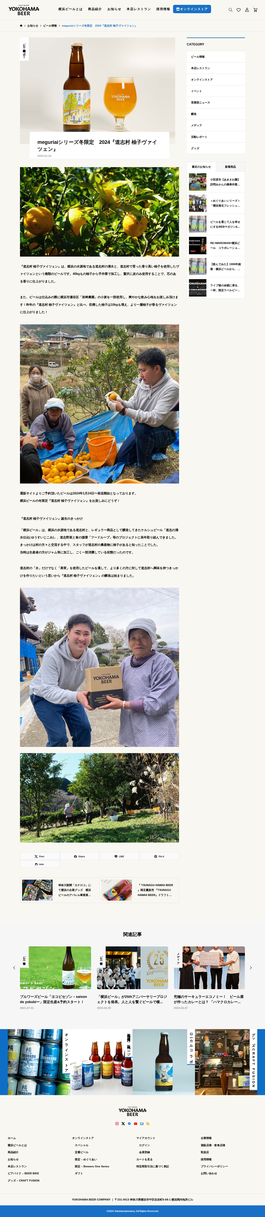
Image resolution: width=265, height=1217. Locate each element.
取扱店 (205, 1152)
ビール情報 (24, 44)
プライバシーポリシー (214, 1166)
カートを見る (144, 1159)
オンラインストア (194, 9)
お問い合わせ (209, 1173)
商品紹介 (95, 9)
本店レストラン (139, 9)
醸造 (194, 113)
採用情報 (163, 9)
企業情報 (206, 1138)
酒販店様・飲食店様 (213, 1145)
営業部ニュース (200, 102)
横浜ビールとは (70, 9)
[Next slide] (251, 968)
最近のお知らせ (201, 166)
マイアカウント (145, 1138)
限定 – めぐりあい (86, 1159)
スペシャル (81, 1145)
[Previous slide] (14, 968)
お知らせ (114, 9)
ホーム (12, 1138)
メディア (196, 125)
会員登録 (144, 1152)
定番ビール (81, 1152)
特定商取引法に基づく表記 (152, 1166)
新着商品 (230, 166)
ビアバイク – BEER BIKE (23, 1173)
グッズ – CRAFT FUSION (23, 1180)
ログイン (144, 1145)
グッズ (195, 148)
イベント (196, 91)
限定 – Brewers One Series (92, 1166)
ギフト (79, 1173)
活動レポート (24, 52)
